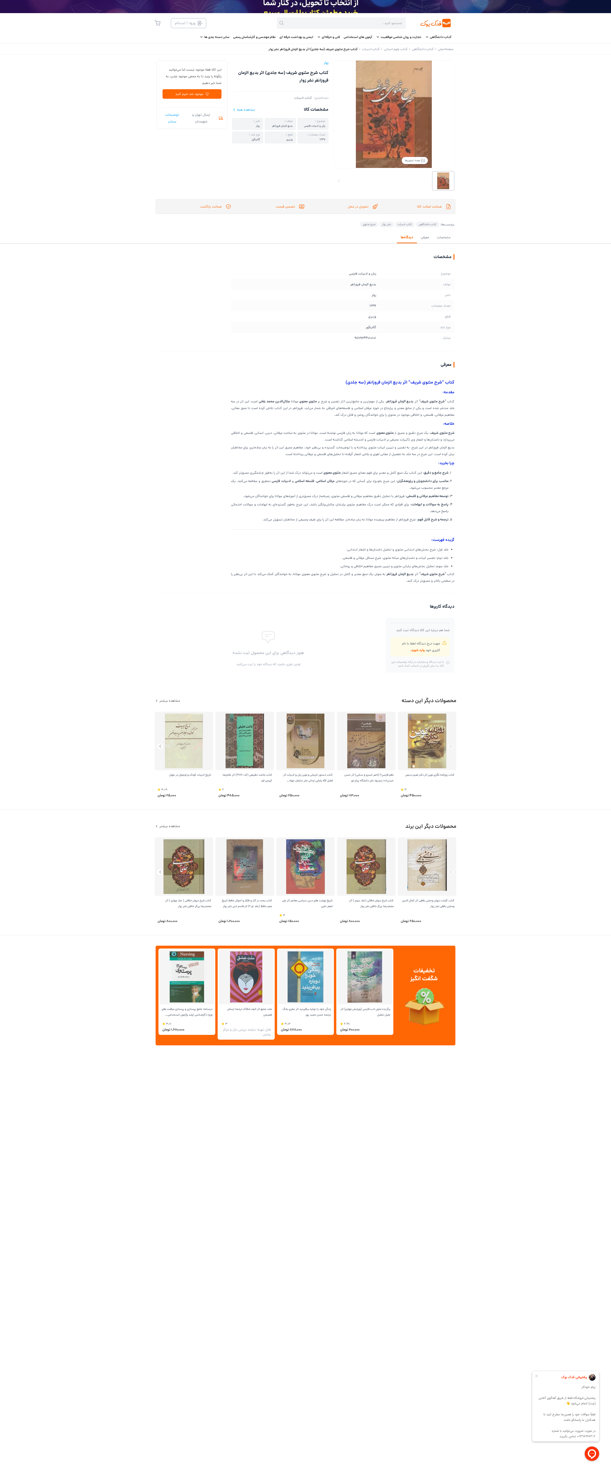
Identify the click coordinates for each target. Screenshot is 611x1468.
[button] (160, 746)
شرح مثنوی (369, 224)
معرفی (425, 237)
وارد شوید (418, 650)
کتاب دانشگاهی (428, 224)
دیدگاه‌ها (407, 237)
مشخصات (444, 237)
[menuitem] (438, 37)
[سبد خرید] (157, 23)
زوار (326, 62)
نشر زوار (386, 224)
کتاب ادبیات (303, 97)
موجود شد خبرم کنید (189, 94)
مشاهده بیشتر (169, 700)
